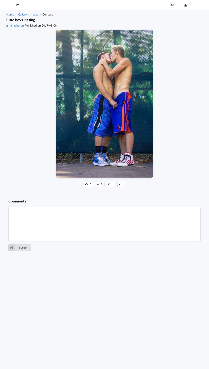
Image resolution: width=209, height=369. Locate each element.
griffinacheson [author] (15, 25)
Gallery (22, 14)
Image (34, 14)
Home (10, 14)
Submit (23, 247)
